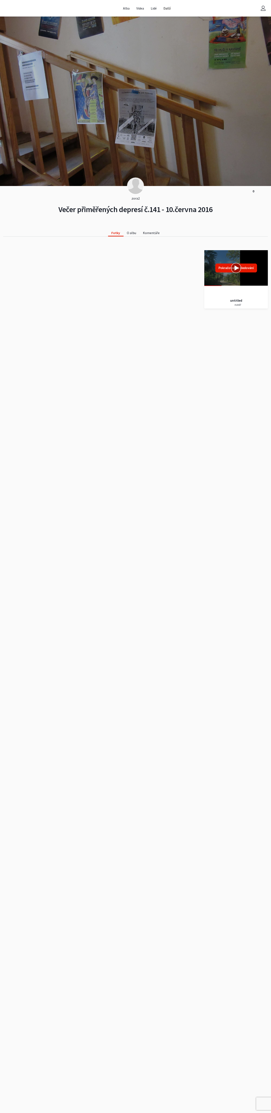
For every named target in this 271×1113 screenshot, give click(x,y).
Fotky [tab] (115, 233)
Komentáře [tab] (151, 233)
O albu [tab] (131, 233)
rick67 (237, 304)
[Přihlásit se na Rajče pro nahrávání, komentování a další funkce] (263, 8)
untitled (236, 300)
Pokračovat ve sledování (236, 268)
